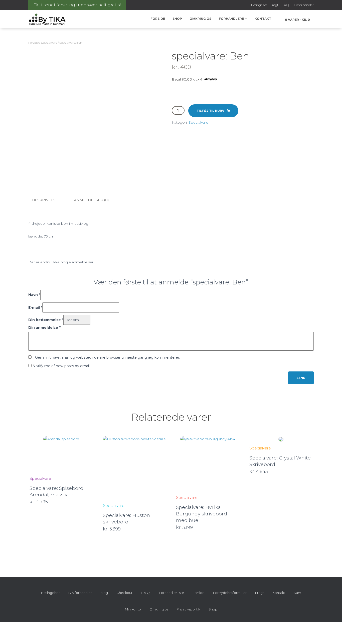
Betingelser (259, 5)
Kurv (297, 593)
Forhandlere (232, 19)
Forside (157, 19)
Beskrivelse (45, 200)
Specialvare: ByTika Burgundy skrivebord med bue (201, 513)
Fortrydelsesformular (230, 593)
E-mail (35, 307)
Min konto (133, 609)
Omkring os (200, 19)
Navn (34, 294)
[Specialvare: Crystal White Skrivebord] (280, 439)
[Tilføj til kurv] (90, 502)
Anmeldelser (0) (91, 200)
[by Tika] (47, 19)
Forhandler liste (171, 593)
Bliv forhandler (303, 5)
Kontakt (263, 19)
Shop (177, 19)
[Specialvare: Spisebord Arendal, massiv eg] (61, 454)
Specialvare (49, 42)
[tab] (48, 200)
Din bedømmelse (45, 320)
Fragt (274, 5)
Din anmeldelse (44, 327)
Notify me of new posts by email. (61, 366)
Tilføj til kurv (210, 111)
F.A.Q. (285, 5)
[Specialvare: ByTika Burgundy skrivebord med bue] (207, 463)
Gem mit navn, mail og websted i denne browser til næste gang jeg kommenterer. (107, 357)
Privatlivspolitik (188, 609)
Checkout (124, 593)
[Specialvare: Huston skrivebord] (134, 467)
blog (104, 593)
